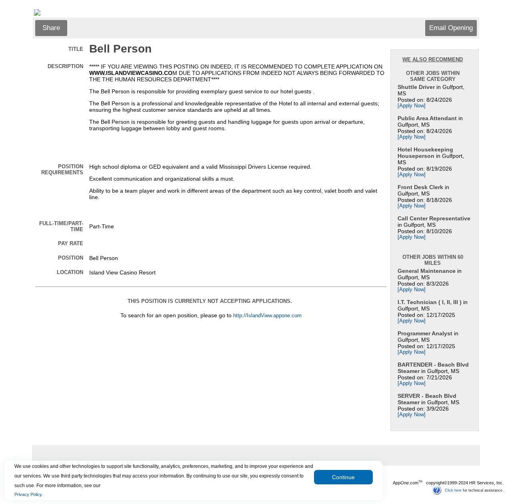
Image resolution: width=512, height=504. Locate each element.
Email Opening (451, 28)
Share (51, 28)
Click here (453, 490)
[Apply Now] (412, 106)
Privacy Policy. (28, 494)
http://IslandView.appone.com (267, 316)
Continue (343, 477)
